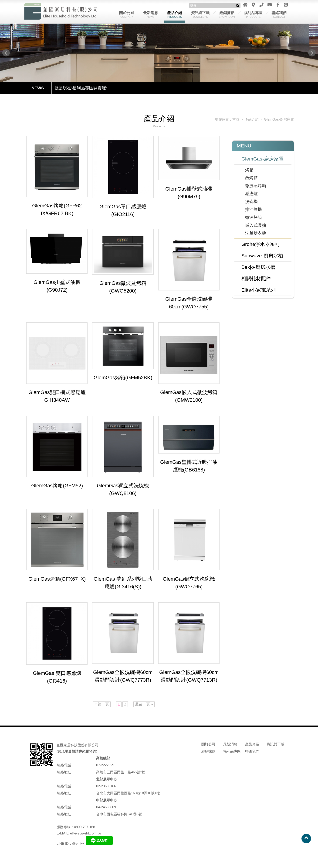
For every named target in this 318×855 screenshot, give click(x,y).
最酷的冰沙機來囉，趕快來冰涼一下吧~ (91, 88)
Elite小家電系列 (258, 290)
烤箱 (249, 170)
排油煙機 (253, 209)
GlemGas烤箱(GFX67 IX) (57, 579)
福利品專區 (253, 14)
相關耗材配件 (256, 278)
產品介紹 (174, 14)
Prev (6, 53)
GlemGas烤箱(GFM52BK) (123, 377)
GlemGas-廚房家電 (279, 119)
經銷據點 (227, 14)
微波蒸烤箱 (255, 185)
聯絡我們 (279, 14)
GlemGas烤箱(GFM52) (57, 486)
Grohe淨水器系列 (260, 244)
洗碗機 (251, 201)
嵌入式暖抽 (255, 225)
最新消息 (150, 14)
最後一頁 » (144, 704)
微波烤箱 (253, 217)
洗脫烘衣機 (255, 233)
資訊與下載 (200, 14)
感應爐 (251, 193)
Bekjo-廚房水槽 (258, 267)
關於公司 (126, 14)
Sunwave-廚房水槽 (262, 255)
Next (312, 53)
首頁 (235, 119)
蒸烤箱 (251, 177)
